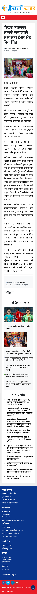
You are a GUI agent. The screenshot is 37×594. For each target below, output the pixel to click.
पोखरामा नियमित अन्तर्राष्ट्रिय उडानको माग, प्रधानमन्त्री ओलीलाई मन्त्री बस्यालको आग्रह (18, 384)
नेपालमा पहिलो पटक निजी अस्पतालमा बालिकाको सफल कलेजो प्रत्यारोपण (20, 471)
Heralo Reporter (22, 48)
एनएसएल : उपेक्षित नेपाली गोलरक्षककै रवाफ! (18, 327)
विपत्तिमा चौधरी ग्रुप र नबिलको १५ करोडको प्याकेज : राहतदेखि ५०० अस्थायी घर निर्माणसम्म (18, 402)
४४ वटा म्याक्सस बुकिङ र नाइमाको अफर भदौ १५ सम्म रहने (18, 477)
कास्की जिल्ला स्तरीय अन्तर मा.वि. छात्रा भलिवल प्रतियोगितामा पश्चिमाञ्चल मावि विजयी (18, 367)
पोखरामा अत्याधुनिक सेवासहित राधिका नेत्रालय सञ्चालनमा (20, 458)
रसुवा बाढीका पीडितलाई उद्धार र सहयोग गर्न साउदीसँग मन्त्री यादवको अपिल (19, 439)
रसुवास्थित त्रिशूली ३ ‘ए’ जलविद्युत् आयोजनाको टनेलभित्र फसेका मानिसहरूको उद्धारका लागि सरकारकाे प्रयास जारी (19, 412)
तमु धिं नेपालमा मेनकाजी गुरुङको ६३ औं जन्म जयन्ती (19, 464)
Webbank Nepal (8, 591)
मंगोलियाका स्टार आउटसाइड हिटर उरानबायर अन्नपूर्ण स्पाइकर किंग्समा (19, 431)
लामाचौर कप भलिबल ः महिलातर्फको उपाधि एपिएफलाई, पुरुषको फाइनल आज (18, 352)
